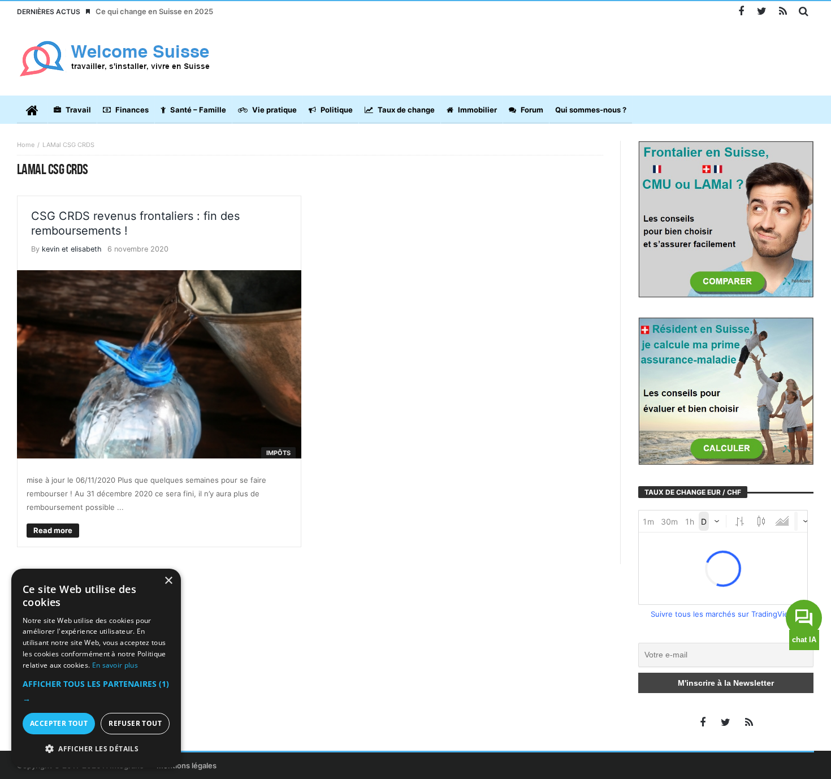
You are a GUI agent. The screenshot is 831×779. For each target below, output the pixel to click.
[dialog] (96, 668)
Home (25, 145)
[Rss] (782, 11)
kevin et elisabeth (72, 249)
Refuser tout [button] (135, 723)
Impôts (278, 453)
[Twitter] (761, 11)
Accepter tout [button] (59, 723)
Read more (52, 530)
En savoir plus (115, 665)
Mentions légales (187, 765)
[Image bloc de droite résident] (726, 390)
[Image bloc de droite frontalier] (726, 218)
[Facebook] (740, 11)
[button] (96, 691)
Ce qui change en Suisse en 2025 (154, 11)
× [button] (168, 581)
